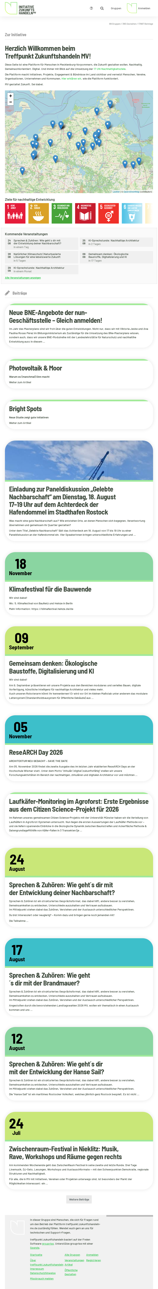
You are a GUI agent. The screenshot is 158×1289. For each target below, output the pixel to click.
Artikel (69, 1264)
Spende (34, 1247)
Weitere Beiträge (79, 1199)
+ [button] (10, 95)
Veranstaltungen (74, 1260)
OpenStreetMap (131, 191)
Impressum (37, 1268)
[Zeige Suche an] (102, 8)
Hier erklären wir (71, 78)
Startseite (36, 1254)
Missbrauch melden (41, 1278)
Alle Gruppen (72, 1254)
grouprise (48, 1243)
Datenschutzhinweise (43, 1273)
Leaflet (116, 191)
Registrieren (93, 1260)
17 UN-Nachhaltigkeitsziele (109, 68)
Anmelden (92, 1254)
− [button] (10, 102)
